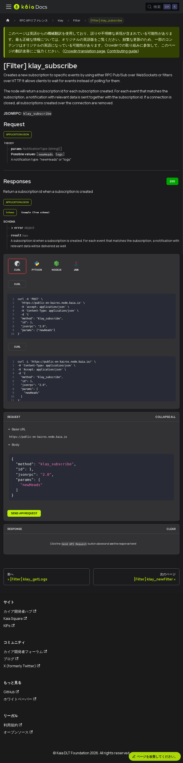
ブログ (9, 658)
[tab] (10, 212)
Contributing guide (122, 51)
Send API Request (24, 513)
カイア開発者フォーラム (23, 651)
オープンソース (16, 732)
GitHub (9, 691)
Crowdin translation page (84, 51)
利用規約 (11, 725)
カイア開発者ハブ (18, 611)
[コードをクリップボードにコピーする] (170, 299)
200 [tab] (172, 181)
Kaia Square (13, 618)
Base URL (19, 429)
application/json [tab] (17, 134)
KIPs (7, 625)
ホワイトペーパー (18, 699)
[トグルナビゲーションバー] (8, 6)
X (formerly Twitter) (20, 665)
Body (15, 444)
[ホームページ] (8, 20)
